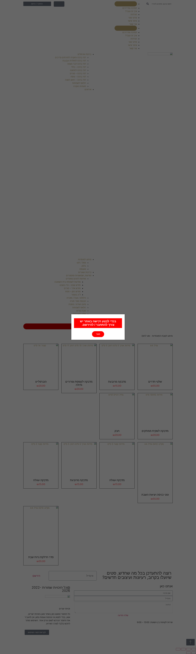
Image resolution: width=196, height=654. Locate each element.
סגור (98, 334)
